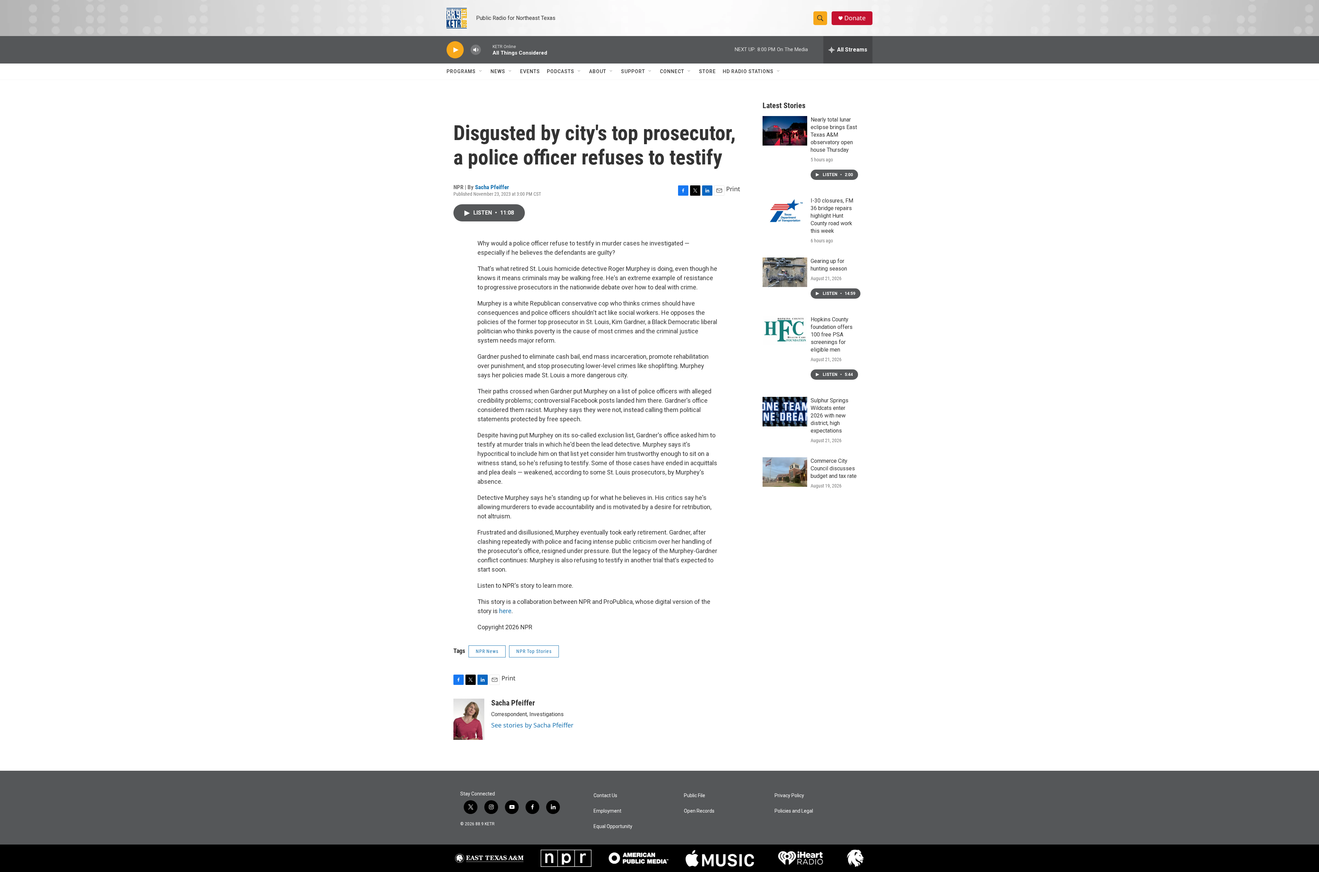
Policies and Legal (794, 811)
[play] (455, 50)
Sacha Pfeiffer (492, 187)
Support (633, 71)
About (597, 71)
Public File (694, 795)
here (505, 611)
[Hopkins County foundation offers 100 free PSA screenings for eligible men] (785, 330)
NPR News (487, 651)
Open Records (699, 811)
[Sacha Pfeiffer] (468, 719)
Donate (855, 18)
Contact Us (605, 795)
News (498, 71)
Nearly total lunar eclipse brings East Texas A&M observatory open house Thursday (834, 134)
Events (530, 71)
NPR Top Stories (534, 651)
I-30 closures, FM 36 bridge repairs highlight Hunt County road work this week (832, 215)
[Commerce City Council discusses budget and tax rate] (785, 472)
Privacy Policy (789, 795)
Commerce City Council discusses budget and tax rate (834, 468)
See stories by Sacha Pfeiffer (532, 725)
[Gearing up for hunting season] (785, 272)
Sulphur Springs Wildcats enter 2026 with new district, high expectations (829, 415)
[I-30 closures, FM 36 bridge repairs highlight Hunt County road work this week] (785, 212)
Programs (461, 71)
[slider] (487, 49)
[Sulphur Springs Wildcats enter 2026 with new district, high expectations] (785, 411)
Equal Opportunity (613, 826)
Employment (607, 811)
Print (733, 189)
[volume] (476, 50)
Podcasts (560, 71)
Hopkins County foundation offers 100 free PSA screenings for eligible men (832, 334)
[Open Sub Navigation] (481, 71)
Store (707, 71)
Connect (672, 71)
